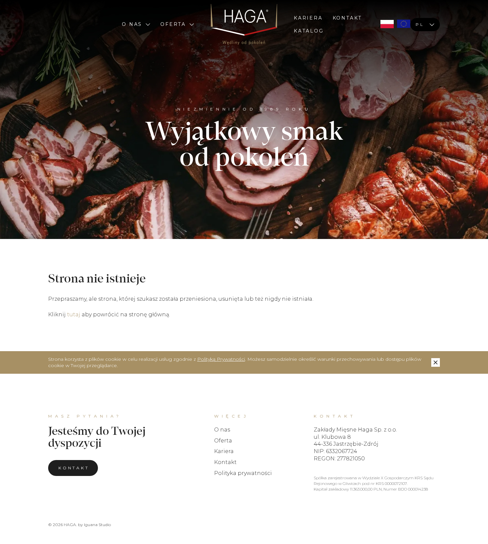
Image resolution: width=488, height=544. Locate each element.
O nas (132, 24)
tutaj (73, 314)
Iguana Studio (97, 524)
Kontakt (347, 18)
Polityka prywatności (243, 473)
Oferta (173, 24)
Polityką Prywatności (221, 359)
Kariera (308, 18)
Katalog (309, 31)
